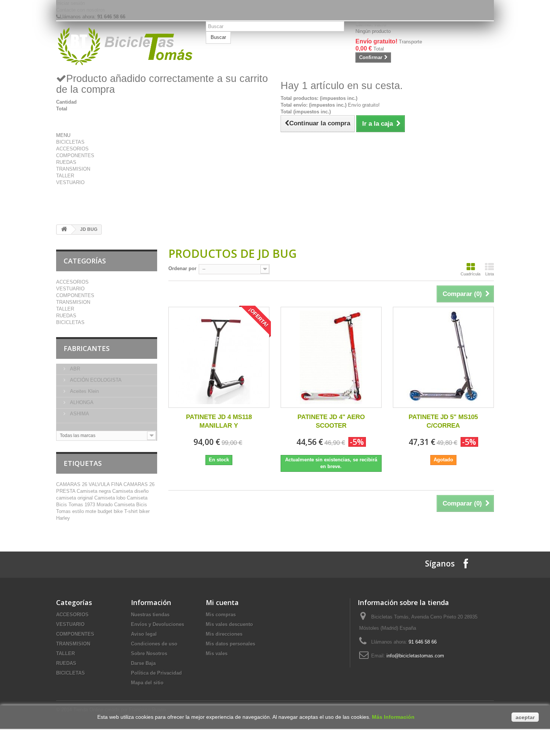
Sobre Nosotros (149, 653)
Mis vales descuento (229, 624)
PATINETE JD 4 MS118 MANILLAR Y (219, 421)
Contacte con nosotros (80, 10)
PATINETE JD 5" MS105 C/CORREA (443, 421)
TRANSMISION (73, 169)
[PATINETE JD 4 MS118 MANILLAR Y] (219, 357)
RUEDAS (66, 162)
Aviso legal (144, 634)
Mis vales (216, 653)
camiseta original (75, 498)
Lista (489, 274)
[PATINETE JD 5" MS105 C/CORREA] (443, 357)
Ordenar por (182, 268)
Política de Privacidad (156, 673)
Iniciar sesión (70, 3)
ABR (74, 369)
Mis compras (221, 614)
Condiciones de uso (154, 644)
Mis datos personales (230, 644)
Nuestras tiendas (150, 614)
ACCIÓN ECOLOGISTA (95, 380)
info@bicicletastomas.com (415, 656)
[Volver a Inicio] (64, 229)
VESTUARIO (70, 182)
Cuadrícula (470, 274)
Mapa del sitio (147, 682)
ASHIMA (78, 413)
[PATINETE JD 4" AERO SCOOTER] (331, 357)
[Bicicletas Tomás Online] (125, 47)
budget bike (111, 511)
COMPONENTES (75, 155)
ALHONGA (81, 402)
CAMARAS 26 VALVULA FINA (89, 484)
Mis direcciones (224, 634)
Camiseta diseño (130, 491)
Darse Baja (143, 663)
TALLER (65, 175)
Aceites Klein (83, 391)
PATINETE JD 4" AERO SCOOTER (331, 421)
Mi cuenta (222, 602)
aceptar (525, 717)
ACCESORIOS (72, 149)
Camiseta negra (94, 491)
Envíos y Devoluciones (157, 624)
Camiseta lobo (110, 498)
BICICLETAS (70, 142)
